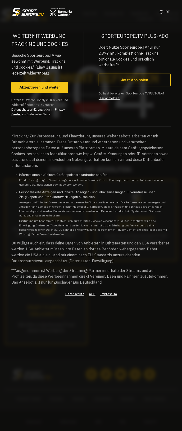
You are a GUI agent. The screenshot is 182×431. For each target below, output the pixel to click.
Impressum (108, 294)
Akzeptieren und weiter (39, 87)
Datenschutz (74, 294)
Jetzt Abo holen (134, 80)
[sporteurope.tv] (41, 12)
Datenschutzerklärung (27, 110)
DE (167, 12)
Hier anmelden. (109, 98)
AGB (92, 294)
